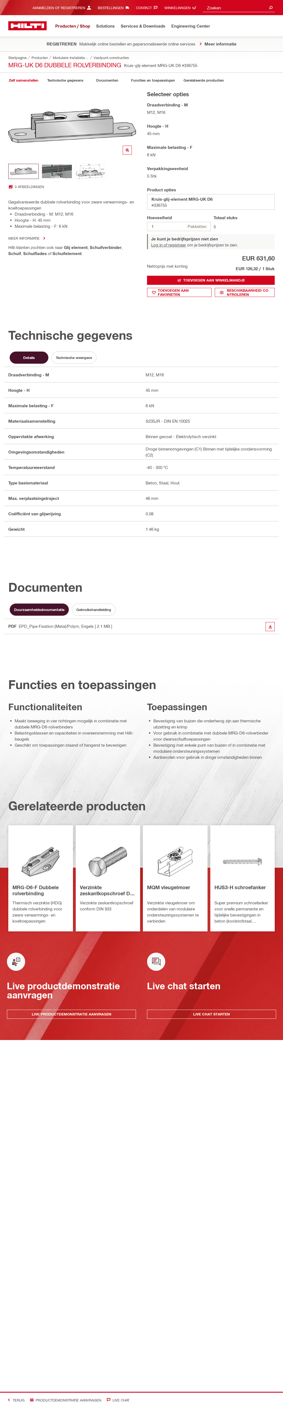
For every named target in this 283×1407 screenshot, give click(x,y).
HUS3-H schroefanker (240, 887)
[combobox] (239, 7)
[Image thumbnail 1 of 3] (23, 171)
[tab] (23, 80)
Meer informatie (24, 238)
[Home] (27, 25)
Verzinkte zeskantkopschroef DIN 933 (107, 890)
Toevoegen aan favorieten (173, 292)
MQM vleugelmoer (168, 887)
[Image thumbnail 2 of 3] (57, 171)
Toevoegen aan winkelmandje (214, 280)
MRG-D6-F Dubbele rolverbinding (35, 890)
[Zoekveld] (270, 7)
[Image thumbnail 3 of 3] (90, 171)
